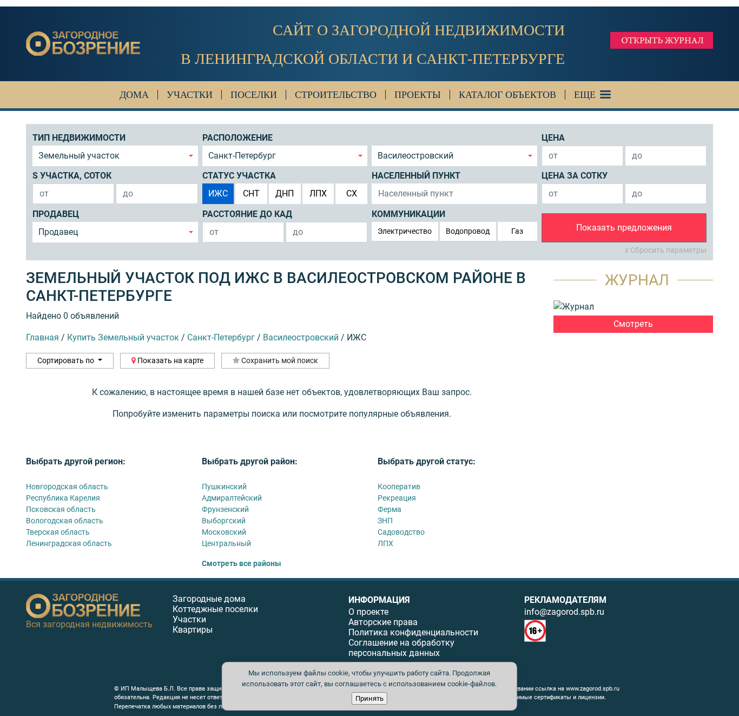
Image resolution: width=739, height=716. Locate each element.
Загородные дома (209, 599)
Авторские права (383, 622)
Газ (517, 231)
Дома (134, 95)
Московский (224, 532)
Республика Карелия (63, 498)
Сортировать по (66, 360)
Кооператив (399, 486)
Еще (585, 95)
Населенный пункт (416, 175)
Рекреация (397, 498)
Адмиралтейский (232, 498)
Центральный (226, 543)
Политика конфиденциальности (413, 632)
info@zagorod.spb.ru (564, 612)
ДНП (284, 193)
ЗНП (385, 520)
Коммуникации (408, 214)
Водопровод (468, 231)
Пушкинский (224, 486)
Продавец (55, 214)
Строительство (336, 95)
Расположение (237, 138)
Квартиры (193, 630)
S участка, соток (71, 175)
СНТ (251, 193)
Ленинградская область (69, 543)
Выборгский (224, 520)
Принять (369, 698)
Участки (190, 95)
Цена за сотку (575, 175)
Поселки (253, 95)
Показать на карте (169, 360)
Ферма (389, 509)
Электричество (405, 231)
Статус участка (239, 175)
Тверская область (58, 532)
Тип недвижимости (79, 138)
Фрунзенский (225, 509)
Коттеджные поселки (215, 609)
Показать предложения (624, 227)
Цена (553, 138)
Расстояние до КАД (247, 214)
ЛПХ (318, 193)
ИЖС (218, 193)
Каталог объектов (507, 95)
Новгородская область (67, 486)
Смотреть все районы (241, 563)
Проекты (417, 95)
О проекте (368, 612)
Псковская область (61, 509)
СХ (351, 193)
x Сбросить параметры (666, 250)
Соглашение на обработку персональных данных (401, 648)
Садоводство (401, 532)
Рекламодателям (565, 600)
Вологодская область (64, 520)
